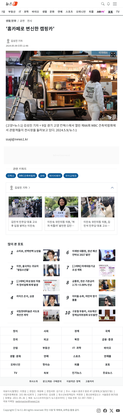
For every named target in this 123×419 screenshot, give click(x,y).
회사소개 (33, 381)
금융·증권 (107, 339)
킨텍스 (11, 175)
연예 (46, 356)
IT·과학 (76, 348)
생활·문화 (15, 356)
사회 (46, 331)
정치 (15, 331)
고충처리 (90, 381)
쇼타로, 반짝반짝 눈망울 (28, 251)
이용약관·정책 (73, 381)
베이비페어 (55, 175)
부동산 (46, 348)
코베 (42, 175)
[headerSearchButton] (102, 3)
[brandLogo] (12, 3)
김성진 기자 (17, 40)
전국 (15, 339)
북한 (76, 339)
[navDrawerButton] (114, 3)
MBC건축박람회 (27, 175)
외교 (46, 339)
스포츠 (76, 356)
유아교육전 (71, 175)
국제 (107, 331)
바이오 (107, 348)
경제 (76, 331)
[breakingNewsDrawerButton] (108, 3)
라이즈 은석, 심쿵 (25, 296)
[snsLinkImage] (99, 410)
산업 (15, 348)
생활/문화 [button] (11, 20)
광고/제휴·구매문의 (52, 381)
